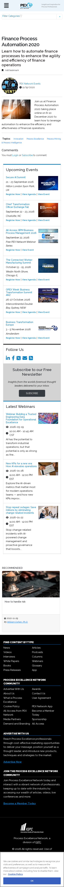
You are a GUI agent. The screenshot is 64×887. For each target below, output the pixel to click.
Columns (37, 656)
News (6, 647)
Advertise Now (12, 761)
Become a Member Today (43, 712)
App (34, 670)
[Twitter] (19, 359)
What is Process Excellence (12, 699)
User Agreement (41, 697)
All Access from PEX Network (15, 712)
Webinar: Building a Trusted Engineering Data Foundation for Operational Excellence (21, 418)
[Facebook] (14, 359)
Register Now (13, 194)
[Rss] (31, 359)
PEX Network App (42, 706)
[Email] (25, 359)
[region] (32, 869)
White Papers (11, 661)
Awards (36, 689)
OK (32, 881)
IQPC (38, 842)
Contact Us (38, 693)
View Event (44, 194)
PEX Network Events (30, 83)
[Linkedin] (8, 359)
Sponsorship (39, 719)
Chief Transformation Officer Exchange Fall (18, 205)
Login (15, 155)
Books (7, 665)
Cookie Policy (11, 706)
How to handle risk (15, 601)
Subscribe (27, 155)
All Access (38, 723)
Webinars (37, 661)
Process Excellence (35, 139)
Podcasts (37, 652)
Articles (36, 647)
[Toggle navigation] (6, 6)
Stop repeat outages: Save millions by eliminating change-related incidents (21, 510)
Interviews (9, 656)
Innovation (19, 139)
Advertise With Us (13, 689)
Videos (7, 652)
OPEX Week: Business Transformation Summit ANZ (19, 292)
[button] (32, 16)
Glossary (37, 665)
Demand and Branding (16, 723)
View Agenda (29, 194)
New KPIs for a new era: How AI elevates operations (21, 465)
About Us (8, 693)
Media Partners (12, 719)
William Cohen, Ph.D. (17, 622)
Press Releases (12, 670)
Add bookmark (12, 70)
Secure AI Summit (16, 177)
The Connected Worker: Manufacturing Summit (19, 261)
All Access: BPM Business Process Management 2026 (21, 231)
